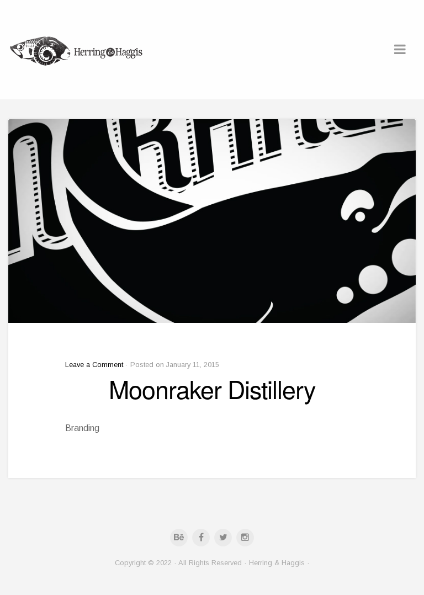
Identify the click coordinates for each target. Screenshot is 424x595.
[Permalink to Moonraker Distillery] (212, 221)
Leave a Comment (94, 364)
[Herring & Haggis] (77, 49)
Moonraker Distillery (212, 388)
